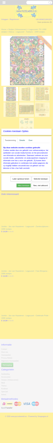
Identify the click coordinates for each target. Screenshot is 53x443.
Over (31, 140)
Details (22, 140)
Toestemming (10, 140)
